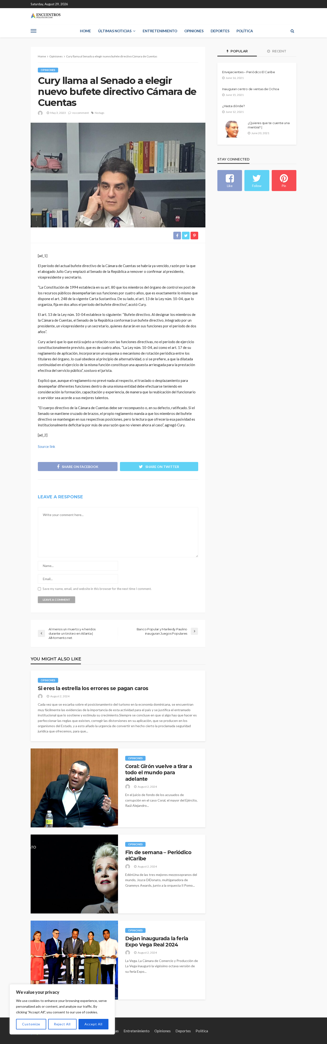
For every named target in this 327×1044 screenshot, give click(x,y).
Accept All (93, 1024)
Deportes (220, 31)
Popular (239, 51)
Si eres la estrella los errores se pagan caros (93, 688)
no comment (80, 113)
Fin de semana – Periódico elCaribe (158, 855)
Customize (31, 1024)
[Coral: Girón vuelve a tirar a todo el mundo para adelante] (74, 787)
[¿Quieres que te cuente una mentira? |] (233, 129)
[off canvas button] (33, 31)
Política (245, 31)
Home (85, 31)
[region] (62, 1009)
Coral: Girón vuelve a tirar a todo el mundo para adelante (158, 772)
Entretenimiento (160, 31)
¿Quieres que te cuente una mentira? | (268, 125)
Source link (46, 446)
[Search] (292, 31)
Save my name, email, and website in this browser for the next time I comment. (97, 588)
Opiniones (193, 31)
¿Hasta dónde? (233, 106)
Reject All (62, 1024)
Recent (278, 51)
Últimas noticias (114, 31)
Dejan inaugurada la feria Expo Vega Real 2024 (156, 941)
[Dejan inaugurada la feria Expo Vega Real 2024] (74, 960)
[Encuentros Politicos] (46, 15)
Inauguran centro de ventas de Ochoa (250, 89)
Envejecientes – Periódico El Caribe (248, 72)
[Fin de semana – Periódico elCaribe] (74, 874)
